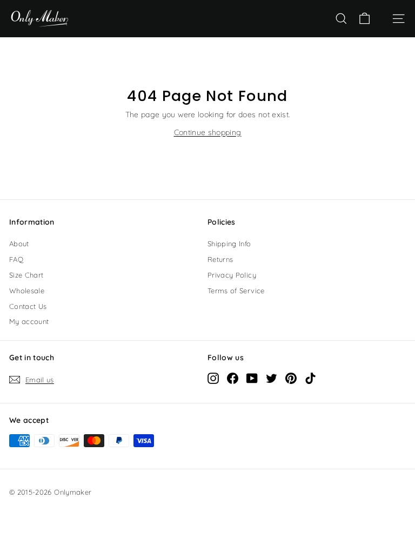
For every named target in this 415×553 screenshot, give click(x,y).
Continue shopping (208, 132)
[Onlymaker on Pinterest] (291, 378)
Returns (220, 259)
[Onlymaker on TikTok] (310, 378)
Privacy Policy (232, 275)
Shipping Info (229, 243)
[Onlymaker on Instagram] (213, 378)
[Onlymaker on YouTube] (252, 378)
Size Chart (26, 275)
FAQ (16, 259)
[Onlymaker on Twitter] (271, 378)
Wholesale (26, 290)
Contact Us (28, 306)
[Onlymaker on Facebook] (232, 378)
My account (29, 321)
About (19, 243)
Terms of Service (236, 290)
